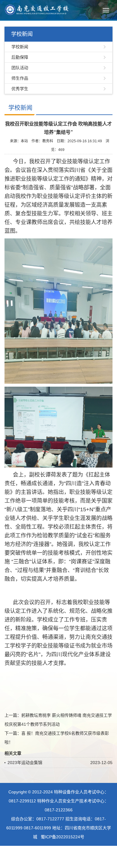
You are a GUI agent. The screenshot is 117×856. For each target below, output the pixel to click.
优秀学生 (19, 88)
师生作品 (19, 78)
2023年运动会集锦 (25, 762)
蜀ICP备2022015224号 (62, 836)
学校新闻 (19, 46)
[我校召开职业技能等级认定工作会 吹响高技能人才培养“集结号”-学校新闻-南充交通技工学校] (36, 9)
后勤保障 (19, 57)
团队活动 (19, 67)
